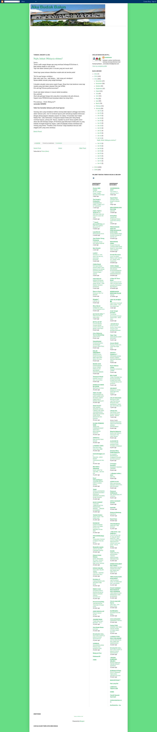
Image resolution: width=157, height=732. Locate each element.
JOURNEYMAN (97, 619)
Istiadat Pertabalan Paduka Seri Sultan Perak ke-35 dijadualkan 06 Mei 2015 (98, 528)
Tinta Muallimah (115, 524)
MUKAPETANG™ (115, 680)
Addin (94, 660)
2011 (95, 79)
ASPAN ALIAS (114, 481)
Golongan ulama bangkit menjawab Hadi (114, 201)
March (97, 103)
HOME (112, 692)
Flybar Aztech (96, 336)
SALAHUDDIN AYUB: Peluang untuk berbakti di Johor (98, 647)
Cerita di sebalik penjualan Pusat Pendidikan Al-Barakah (116, 444)
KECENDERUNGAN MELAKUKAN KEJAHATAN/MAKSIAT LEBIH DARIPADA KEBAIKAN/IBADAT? (115, 270)
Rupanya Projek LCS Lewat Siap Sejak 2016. (115, 346)
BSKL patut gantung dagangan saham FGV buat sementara (116, 485)
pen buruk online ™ (99, 314)
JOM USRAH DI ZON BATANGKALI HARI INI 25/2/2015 (115, 594)
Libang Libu (113, 410)
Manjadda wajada (98, 547)
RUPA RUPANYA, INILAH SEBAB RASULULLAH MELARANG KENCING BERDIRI (98, 368)
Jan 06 (99, 151)
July (97, 93)
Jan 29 (99, 115)
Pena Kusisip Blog (98, 602)
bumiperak (96, 523)
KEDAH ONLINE (98, 568)
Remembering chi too (98, 233)
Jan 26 (99, 120)
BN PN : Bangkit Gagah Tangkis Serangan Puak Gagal (98, 193)
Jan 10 (99, 143)
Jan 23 (99, 125)
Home (60, 148)
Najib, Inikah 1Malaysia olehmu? (48, 58)
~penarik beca (114, 324)
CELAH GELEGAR (115, 398)
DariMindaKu (114, 611)
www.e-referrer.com (78, 716)
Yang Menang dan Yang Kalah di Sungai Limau (98, 605)
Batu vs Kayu (97, 291)
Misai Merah (96, 306)
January (98, 108)
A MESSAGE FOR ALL (116, 620)
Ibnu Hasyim (97, 248)
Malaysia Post (97, 653)
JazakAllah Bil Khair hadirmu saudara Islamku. (98, 483)
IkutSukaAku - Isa (115, 705)
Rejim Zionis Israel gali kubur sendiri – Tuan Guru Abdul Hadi (116, 304)
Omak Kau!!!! (97, 405)
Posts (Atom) (45, 151)
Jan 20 (99, 133)
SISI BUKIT (113, 388)
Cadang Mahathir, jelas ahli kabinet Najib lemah (99, 582)
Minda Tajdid (114, 420)
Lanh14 (95, 253)
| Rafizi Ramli (97, 264)
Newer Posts (37, 148)
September (99, 88)
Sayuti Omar (114, 198)
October (98, 86)
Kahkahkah (113, 514)
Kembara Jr (96, 579)
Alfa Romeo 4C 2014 (98, 388)
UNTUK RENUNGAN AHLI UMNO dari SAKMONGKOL (115, 641)
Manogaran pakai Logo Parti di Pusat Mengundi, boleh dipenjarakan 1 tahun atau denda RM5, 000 (115, 402)
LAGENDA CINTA (98, 446)
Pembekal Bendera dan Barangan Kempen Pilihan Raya (98, 344)
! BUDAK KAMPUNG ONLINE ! (113, 659)
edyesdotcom (97, 278)
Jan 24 (99, 123)
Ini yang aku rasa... (98, 634)
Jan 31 (99, 110)
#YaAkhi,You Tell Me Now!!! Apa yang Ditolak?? (115, 391)
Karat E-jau (113, 519)
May (97, 98)
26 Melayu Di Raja (115, 670)
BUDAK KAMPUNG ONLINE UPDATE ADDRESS (115, 664)
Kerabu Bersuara (115, 254)
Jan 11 (99, 138)
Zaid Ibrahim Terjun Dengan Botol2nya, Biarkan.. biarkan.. (115, 414)
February (98, 106)
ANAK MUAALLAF (98, 611)
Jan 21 (99, 130)
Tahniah (112, 295)
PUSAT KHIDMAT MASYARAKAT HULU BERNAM (115, 589)
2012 (95, 76)
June (97, 96)
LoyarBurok (96, 232)
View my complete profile (99, 66)
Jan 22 (99, 128)
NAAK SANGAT (97, 502)
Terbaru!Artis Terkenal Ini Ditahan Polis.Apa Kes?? (98, 541)
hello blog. (112, 476)
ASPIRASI (96, 643)
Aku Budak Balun (98, 627)
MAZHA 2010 (97, 364)
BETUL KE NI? (97, 322)
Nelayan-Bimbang (115, 512)
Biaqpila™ (96, 299)
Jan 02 (99, 161)
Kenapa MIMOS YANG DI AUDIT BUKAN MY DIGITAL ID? (116, 235)
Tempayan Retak (98, 376)
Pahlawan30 (96, 656)
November (99, 83)
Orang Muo (113, 216)
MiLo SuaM (113, 375)
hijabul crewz (97, 589)
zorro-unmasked (115, 619)
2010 (95, 167)
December (99, 81)
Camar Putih (114, 625)
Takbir (95, 489)
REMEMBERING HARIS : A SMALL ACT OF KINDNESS (99, 204)
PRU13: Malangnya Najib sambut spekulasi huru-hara (115, 674)
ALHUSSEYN (114, 441)
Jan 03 (99, 158)
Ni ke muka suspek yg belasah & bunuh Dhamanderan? (99, 637)
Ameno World (114, 343)
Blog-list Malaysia (115, 431)
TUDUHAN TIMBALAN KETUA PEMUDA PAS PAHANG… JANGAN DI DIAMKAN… (98, 507)
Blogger (82, 721)
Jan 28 (99, 118)
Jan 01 (99, 163)
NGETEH (112, 211)
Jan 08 (99, 148)
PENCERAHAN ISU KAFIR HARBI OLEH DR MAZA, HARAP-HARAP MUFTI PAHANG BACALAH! (98, 397)
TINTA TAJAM (97, 393)
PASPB (112, 551)
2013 (95, 74)
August (98, 91)
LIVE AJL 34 (96, 301)
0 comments (59, 143)
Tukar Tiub (113, 335)
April (97, 101)
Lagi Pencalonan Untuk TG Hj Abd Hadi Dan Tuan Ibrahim (116, 581)
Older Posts (82, 148)
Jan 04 (99, 156)
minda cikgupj (114, 266)
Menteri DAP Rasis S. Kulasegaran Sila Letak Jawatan (115, 435)
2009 (95, 169)
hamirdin (112, 507)
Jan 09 (99, 146)
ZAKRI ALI (96, 437)
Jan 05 (99, 153)
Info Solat (95, 629)
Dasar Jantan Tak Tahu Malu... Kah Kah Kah (98, 471)
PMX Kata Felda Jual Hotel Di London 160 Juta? (98, 216)
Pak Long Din (114, 683)
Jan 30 (99, 113)
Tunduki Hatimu (97, 515)
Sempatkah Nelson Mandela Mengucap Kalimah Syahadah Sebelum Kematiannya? (98, 594)
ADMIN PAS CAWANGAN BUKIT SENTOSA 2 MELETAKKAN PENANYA (98, 430)
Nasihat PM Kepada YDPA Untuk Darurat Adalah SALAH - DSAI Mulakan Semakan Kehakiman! (98, 283)
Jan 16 (99, 135)
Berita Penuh (38, 131)
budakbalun (108, 57)
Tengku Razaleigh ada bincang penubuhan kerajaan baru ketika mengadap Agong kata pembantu (116, 380)
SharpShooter (97, 341)
